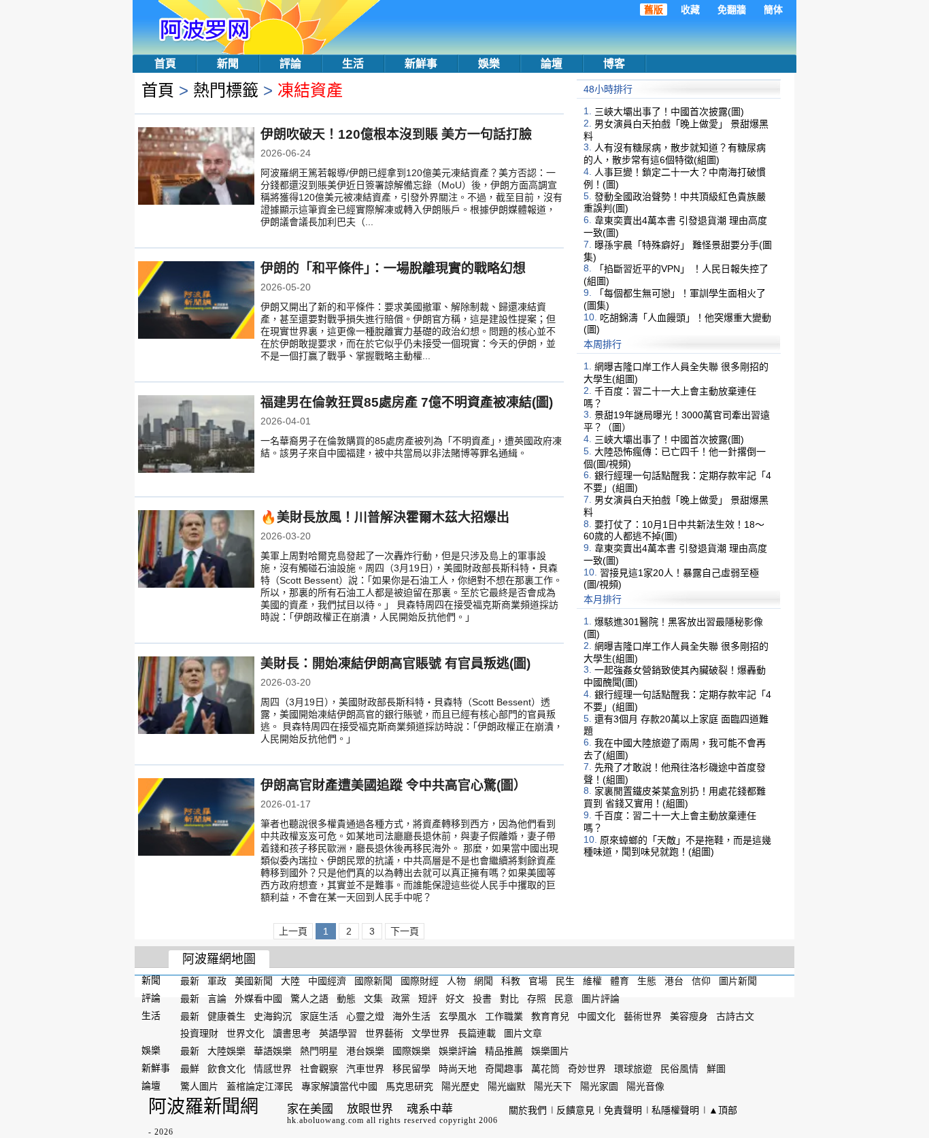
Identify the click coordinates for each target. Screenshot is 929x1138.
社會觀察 (319, 1068)
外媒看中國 (258, 998)
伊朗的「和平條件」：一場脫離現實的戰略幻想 (393, 268)
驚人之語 (309, 998)
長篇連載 (477, 1033)
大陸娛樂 (226, 1050)
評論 (290, 63)
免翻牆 (731, 9)
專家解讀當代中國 (339, 1086)
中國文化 (596, 1015)
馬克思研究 (409, 1086)
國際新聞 (373, 980)
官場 (537, 980)
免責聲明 (623, 1110)
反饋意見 (575, 1110)
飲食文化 (226, 1068)
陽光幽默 (507, 1086)
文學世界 (430, 1033)
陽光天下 (553, 1086)
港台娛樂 (365, 1050)
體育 (619, 980)
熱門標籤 (225, 90)
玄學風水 (458, 1015)
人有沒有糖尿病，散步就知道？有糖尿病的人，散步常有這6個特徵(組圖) (675, 153)
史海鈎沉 (273, 1015)
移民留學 (411, 1068)
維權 (592, 980)
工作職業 (504, 1015)
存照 (536, 998)
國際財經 (420, 980)
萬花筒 (545, 1068)
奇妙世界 (587, 1068)
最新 (189, 980)
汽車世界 (365, 1068)
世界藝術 (384, 1033)
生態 (646, 980)
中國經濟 (327, 980)
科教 (510, 980)
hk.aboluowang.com (325, 1120)
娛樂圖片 (550, 1050)
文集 (373, 998)
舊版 (653, 9)
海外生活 (411, 1015)
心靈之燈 (365, 1015)
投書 (482, 998)
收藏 (690, 9)
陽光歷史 (460, 1086)
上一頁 (293, 931)
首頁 (165, 63)
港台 (673, 980)
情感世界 (273, 1068)
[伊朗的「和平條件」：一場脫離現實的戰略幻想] (196, 301)
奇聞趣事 (504, 1068)
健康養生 (226, 1015)
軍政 (216, 980)
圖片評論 (600, 998)
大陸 (290, 980)
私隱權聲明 (675, 1110)
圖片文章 (523, 1033)
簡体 (773, 9)
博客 (614, 63)
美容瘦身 (689, 1015)
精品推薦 (504, 1050)
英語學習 (338, 1033)
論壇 (551, 63)
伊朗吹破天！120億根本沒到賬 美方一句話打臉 (396, 134)
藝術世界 (643, 1015)
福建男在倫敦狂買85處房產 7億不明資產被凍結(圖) (406, 402)
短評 (427, 998)
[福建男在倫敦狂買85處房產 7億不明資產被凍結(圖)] (196, 435)
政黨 (400, 998)
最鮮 (189, 1068)
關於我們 (528, 1110)
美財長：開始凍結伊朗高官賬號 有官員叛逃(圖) (395, 663)
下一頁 (404, 931)
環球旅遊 (633, 1068)
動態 (346, 998)
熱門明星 (319, 1050)
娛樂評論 (458, 1050)
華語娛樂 (273, 1050)
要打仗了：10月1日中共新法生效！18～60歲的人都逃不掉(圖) (674, 529)
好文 (454, 998)
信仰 (701, 980)
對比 (509, 998)
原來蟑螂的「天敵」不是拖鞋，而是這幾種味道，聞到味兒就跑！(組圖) (677, 845)
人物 (456, 980)
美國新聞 (254, 980)
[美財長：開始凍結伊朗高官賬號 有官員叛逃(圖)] (196, 696)
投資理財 (199, 1033)
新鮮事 (421, 63)
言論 (216, 998)
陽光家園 (599, 1086)
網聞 (483, 980)
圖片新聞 (738, 980)
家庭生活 (319, 1015)
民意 (563, 998)
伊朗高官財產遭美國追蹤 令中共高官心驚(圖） (393, 785)
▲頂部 (723, 1110)
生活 (353, 63)
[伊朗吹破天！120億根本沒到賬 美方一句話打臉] (196, 167)
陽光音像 (645, 1086)
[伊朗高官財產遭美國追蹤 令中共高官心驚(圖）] (196, 818)
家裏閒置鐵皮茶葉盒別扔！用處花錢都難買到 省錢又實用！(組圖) (675, 797)
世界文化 (245, 1033)
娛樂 (489, 63)
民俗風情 (679, 1068)
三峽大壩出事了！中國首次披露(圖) (669, 111)
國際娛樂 (411, 1050)
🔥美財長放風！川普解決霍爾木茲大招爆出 (384, 517)
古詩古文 (735, 1015)
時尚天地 (458, 1068)
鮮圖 (716, 1068)
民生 (565, 980)
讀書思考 (292, 1033)
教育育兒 (550, 1015)
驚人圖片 (199, 1086)
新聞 (228, 63)
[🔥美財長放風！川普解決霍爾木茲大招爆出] (196, 550)
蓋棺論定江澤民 (259, 1086)
